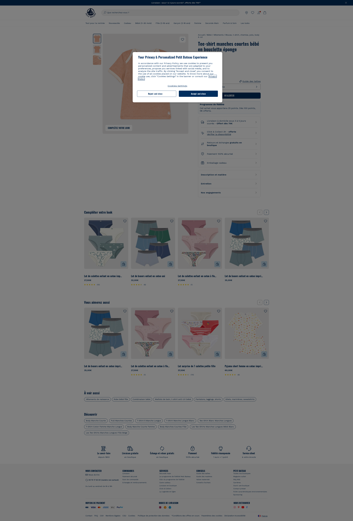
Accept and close (198, 93)
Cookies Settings (177, 86)
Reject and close (155, 93)
